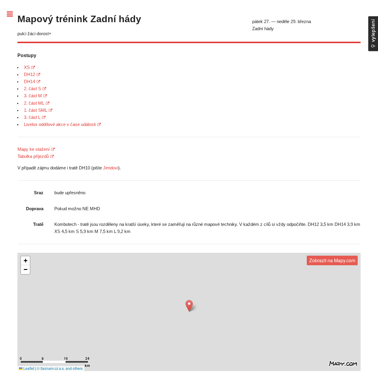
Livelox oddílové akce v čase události (60, 124)
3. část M (33, 95)
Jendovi (110, 168)
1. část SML (35, 110)
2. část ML (34, 103)
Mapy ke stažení (33, 149)
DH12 (29, 74)
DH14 (29, 81)
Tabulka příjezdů (33, 156)
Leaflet (28, 368)
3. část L (32, 117)
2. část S (32, 88)
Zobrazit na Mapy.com (332, 260)
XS (27, 67)
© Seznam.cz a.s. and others (60, 368)
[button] (189, 306)
